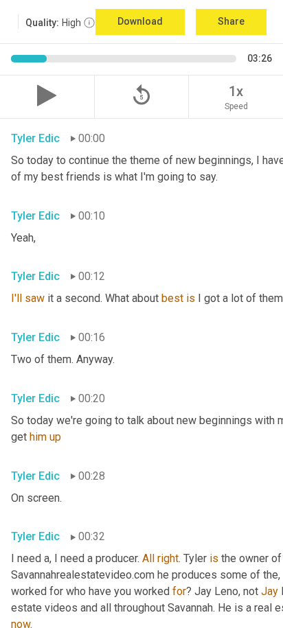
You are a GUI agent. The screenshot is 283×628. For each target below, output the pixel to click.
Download (140, 21)
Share (231, 21)
